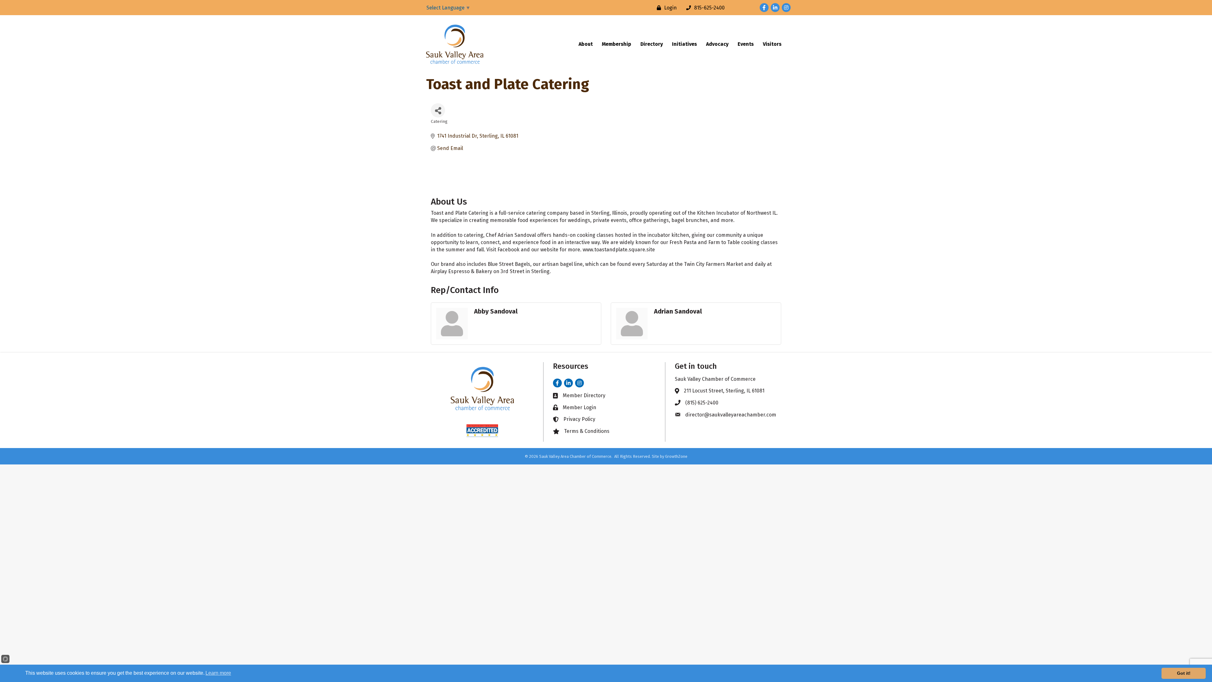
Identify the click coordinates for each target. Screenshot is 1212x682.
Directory (651, 44)
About (586, 44)
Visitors (772, 44)
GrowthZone (676, 456)
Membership (616, 44)
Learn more (218, 673)
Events (746, 44)
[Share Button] (438, 110)
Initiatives (684, 44)
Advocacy (717, 44)
